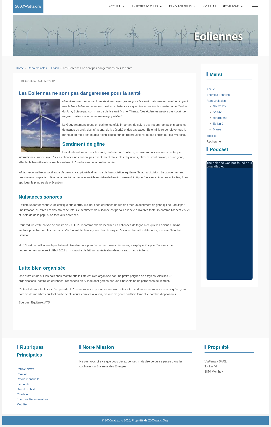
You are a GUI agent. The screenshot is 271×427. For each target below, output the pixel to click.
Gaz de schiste (26, 389)
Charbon (22, 394)
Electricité (23, 384)
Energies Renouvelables (32, 399)
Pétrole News (25, 369)
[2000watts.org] (28, 6)
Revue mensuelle (28, 379)
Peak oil (22, 374)
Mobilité (22, 404)
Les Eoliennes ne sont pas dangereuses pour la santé (79, 93)
